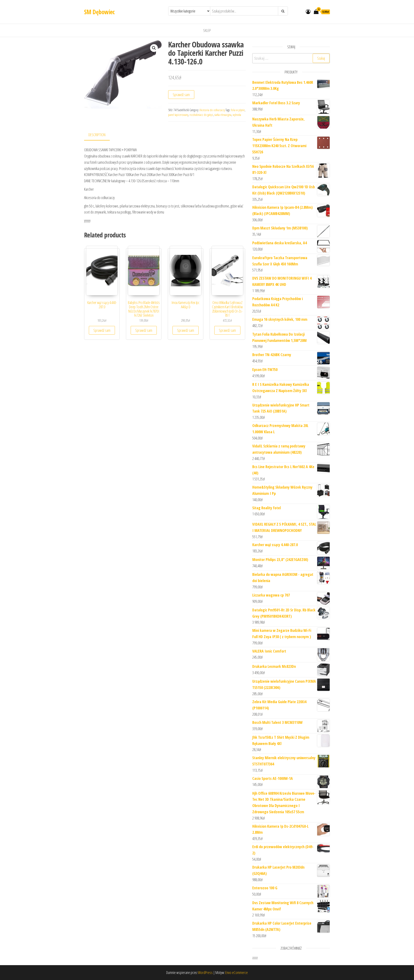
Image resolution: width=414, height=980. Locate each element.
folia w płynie (238, 110)
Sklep (207, 30)
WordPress (205, 972)
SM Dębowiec (99, 12)
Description (96, 134)
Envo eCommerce (236, 972)
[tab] (100, 134)
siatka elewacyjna (222, 115)
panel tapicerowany (178, 115)
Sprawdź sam (181, 94)
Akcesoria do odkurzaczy (212, 110)
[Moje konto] (308, 11)
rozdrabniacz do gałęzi (201, 115)
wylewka (237, 115)
